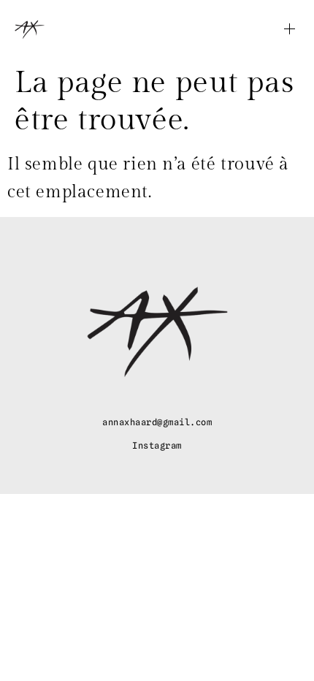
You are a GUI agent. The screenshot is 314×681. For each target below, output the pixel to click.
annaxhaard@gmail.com (157, 421)
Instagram (157, 445)
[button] (270, 30)
